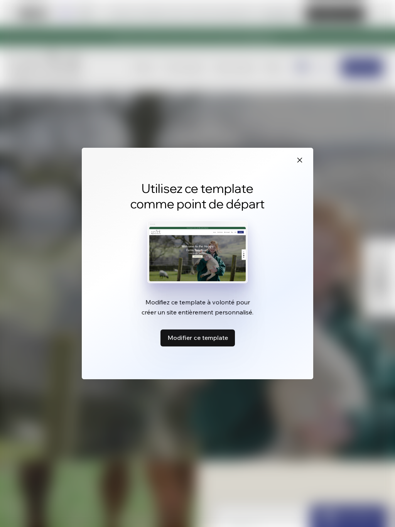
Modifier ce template (197, 337)
